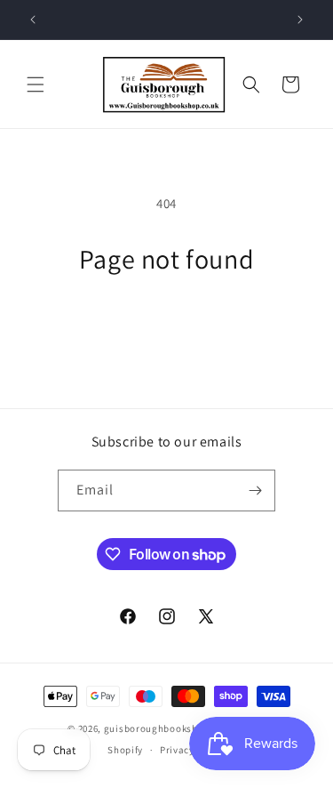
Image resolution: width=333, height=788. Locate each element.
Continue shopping (166, 324)
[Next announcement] (300, 19)
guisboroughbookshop (157, 728)
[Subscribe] (254, 490)
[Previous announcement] (32, 19)
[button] (35, 84)
